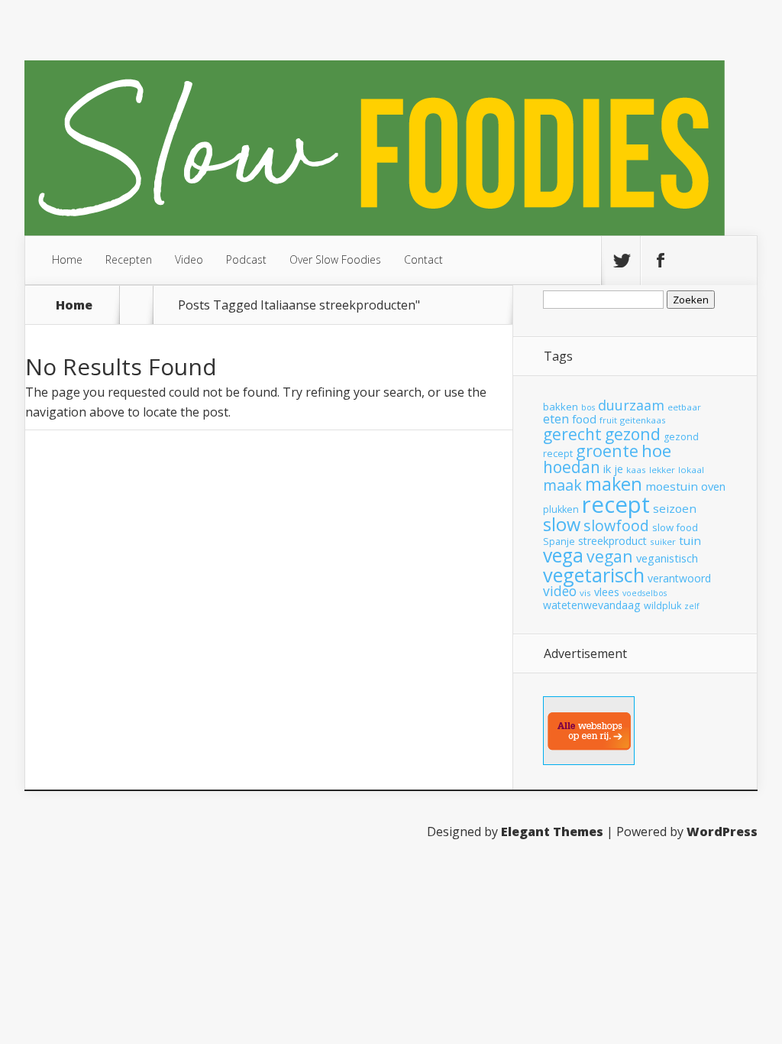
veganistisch (667, 558)
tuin (690, 540)
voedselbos (644, 593)
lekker (662, 469)
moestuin (671, 486)
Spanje (559, 541)
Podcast (246, 259)
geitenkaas (643, 420)
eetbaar (684, 407)
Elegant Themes (552, 831)
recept (616, 504)
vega (563, 555)
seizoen (674, 508)
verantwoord (679, 578)
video (560, 591)
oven (713, 486)
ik (607, 468)
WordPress (722, 831)
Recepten (128, 259)
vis (585, 592)
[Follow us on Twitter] (621, 260)
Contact (423, 259)
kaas (636, 469)
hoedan (571, 467)
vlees (606, 592)
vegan (609, 556)
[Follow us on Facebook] (660, 260)
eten (556, 418)
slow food (675, 527)
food (584, 418)
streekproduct (612, 540)
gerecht (572, 434)
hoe (656, 450)
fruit (608, 420)
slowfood (616, 525)
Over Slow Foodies (335, 259)
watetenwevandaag (592, 605)
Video (189, 259)
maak (562, 485)
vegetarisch (594, 575)
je (618, 468)
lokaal (691, 469)
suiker (663, 541)
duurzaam (631, 405)
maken (613, 484)
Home (67, 259)
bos (588, 407)
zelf (692, 606)
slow (561, 524)
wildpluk (662, 605)
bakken (560, 406)
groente (607, 450)
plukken (561, 509)
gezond (633, 434)
